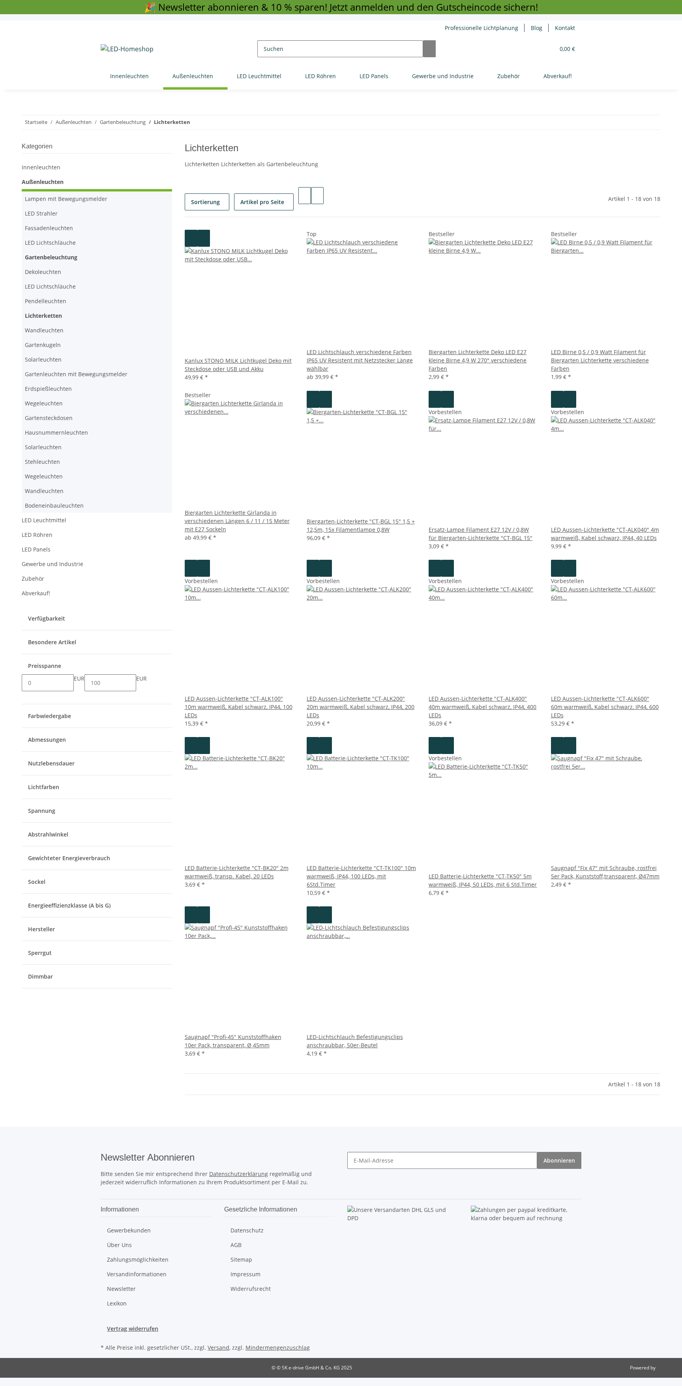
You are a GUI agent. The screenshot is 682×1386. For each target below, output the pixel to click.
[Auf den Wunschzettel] (203, 238)
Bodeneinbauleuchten (54, 505)
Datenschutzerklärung (238, 1174)
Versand (218, 1347)
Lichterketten (43, 315)
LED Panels (36, 549)
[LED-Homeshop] (127, 49)
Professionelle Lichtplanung (481, 28)
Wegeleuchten (44, 403)
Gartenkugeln (43, 345)
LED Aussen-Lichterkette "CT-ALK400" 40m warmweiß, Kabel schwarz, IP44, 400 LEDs (482, 707)
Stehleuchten (42, 461)
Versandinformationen (137, 1274)
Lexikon (117, 1303)
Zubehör (33, 578)
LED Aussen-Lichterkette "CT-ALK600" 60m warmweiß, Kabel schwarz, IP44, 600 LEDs (605, 707)
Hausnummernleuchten (56, 432)
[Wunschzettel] (545, 48)
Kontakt (565, 28)
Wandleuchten (44, 330)
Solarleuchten (43, 359)
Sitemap (241, 1259)
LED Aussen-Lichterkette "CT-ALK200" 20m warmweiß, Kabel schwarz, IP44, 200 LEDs (360, 707)
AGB (236, 1245)
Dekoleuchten (43, 272)
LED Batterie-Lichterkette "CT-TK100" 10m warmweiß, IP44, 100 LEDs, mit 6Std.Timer (361, 876)
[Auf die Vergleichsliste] (191, 238)
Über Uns (119, 1245)
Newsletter (121, 1288)
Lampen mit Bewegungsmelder (66, 199)
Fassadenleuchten (49, 228)
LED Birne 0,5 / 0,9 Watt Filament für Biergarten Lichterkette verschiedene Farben (600, 360)
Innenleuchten (41, 167)
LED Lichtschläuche (50, 242)
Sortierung (205, 202)
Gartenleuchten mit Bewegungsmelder (76, 374)
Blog (536, 28)
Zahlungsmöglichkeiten (138, 1259)
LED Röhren (37, 534)
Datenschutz (247, 1230)
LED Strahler (41, 213)
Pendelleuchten (45, 301)
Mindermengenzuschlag (277, 1347)
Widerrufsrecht (250, 1288)
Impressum (245, 1274)
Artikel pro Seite (262, 202)
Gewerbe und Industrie (52, 564)
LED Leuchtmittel (44, 520)
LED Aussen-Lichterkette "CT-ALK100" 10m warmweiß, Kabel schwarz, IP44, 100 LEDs (238, 707)
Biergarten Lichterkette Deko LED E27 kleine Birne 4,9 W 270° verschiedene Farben (477, 360)
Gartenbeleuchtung (51, 257)
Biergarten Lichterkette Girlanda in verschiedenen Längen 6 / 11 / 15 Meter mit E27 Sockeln (237, 521)
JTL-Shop (666, 1367)
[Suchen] (429, 48)
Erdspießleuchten (48, 388)
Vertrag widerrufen (132, 1328)
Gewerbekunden (129, 1230)
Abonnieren (559, 1160)
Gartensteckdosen (49, 418)
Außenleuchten (43, 182)
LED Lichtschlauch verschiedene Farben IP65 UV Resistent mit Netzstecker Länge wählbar (360, 360)
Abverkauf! (36, 593)
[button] (532, 48)
